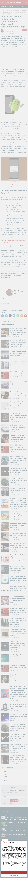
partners (10, 846)
